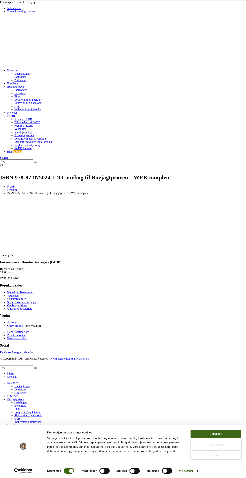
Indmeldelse (14, 8)
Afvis (216, 455)
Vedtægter (20, 128)
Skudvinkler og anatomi (28, 102)
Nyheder (12, 112)
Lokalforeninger (16, 298)
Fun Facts (12, 83)
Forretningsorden (24, 135)
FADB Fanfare (23, 148)
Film (17, 96)
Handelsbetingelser (18, 331)
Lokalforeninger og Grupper (30, 138)
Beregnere (20, 93)
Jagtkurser (20, 76)
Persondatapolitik (17, 338)
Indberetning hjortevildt (27, 109)
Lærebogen (20, 89)
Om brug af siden (17, 305)
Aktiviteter (20, 80)
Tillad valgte (215, 444)
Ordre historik (15, 325)
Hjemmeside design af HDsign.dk (69, 358)
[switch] (104, 471)
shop (14, 151)
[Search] (35, 162)
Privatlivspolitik (16, 335)
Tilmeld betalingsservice (21, 11)
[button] (4, 157)
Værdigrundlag (23, 132)
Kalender (12, 70)
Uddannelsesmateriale (19, 308)
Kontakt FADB (23, 119)
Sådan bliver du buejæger (21, 302)
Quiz (17, 106)
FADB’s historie (23, 125)
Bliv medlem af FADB (27, 122)
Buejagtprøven (15, 86)
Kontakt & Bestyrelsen (20, 292)
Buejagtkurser (22, 73)
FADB (11, 115)
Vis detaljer (186, 470)
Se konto (12, 322)
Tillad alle (216, 433)
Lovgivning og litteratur (27, 99)
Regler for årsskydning (27, 145)
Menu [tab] (10, 373)
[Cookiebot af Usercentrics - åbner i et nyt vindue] (23, 471)
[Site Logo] (25, 64)
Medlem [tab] (12, 376)
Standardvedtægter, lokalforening (33, 141)
